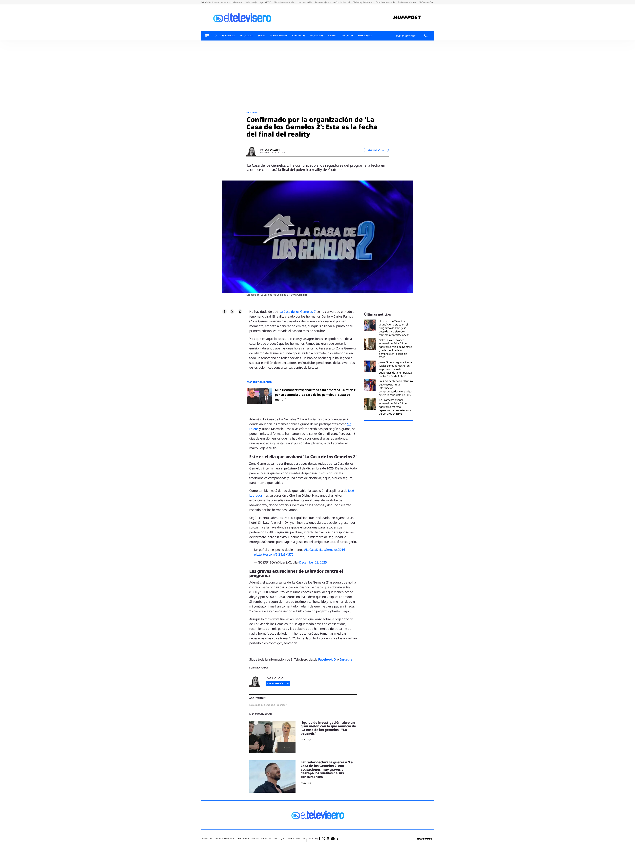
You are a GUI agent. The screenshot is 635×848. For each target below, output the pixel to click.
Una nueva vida (305, 2)
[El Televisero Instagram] (328, 838)
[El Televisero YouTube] (333, 838)
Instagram (348, 659)
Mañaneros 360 (426, 2)
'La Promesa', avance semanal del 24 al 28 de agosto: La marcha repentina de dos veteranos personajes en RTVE (395, 406)
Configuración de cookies (247, 839)
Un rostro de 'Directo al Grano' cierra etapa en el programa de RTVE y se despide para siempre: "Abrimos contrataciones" (394, 328)
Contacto (300, 839)
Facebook (325, 659)
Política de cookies (270, 839)
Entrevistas (365, 36)
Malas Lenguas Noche (284, 2)
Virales (332, 36)
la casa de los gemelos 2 (262, 705)
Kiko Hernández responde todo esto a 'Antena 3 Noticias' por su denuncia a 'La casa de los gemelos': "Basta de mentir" (315, 395)
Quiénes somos (287, 839)
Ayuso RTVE (265, 2)
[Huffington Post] (407, 18)
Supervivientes (278, 36)
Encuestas (347, 36)
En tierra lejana (322, 2)
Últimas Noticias (225, 36)
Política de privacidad (224, 839)
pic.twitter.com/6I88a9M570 (274, 554)
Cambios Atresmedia (385, 2)
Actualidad (246, 36)
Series (261, 36)
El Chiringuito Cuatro (363, 2)
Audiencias (298, 36)
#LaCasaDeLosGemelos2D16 (324, 549)
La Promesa (237, 2)
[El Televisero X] (323, 838)
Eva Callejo (272, 150)
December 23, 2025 (313, 562)
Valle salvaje (251, 2)
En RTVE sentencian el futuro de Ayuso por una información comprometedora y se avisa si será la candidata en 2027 (396, 388)
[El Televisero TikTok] (338, 838)
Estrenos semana (220, 2)
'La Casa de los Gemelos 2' (297, 311)
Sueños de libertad (341, 2)
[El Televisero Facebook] (319, 838)
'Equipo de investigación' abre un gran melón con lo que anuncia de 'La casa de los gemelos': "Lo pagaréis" (328, 728)
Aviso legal (207, 839)
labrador (281, 705)
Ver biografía (275, 683)
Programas (316, 36)
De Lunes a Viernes (407, 2)
